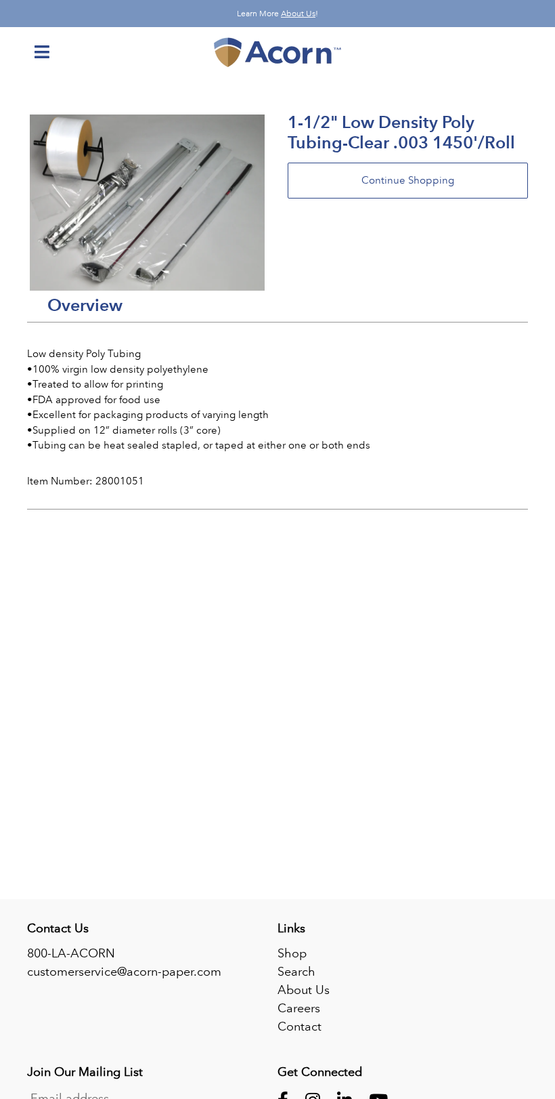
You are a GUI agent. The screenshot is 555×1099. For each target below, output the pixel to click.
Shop (292, 953)
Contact (299, 1026)
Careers (299, 1008)
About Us (298, 13)
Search (296, 971)
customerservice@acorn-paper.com (124, 971)
